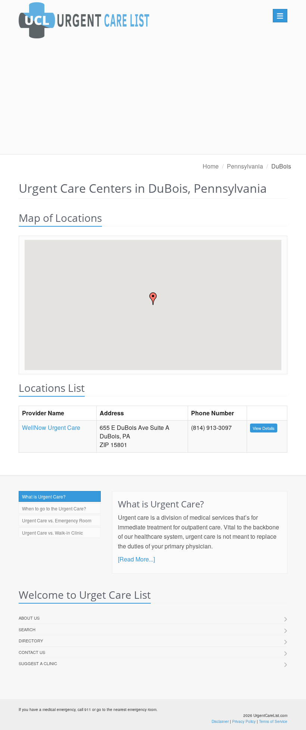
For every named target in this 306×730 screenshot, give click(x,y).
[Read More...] (136, 559)
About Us (29, 618)
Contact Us (32, 652)
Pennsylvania (245, 166)
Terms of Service (273, 721)
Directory (31, 641)
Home (211, 166)
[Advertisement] (153, 98)
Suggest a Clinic (38, 663)
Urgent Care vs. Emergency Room (56, 520)
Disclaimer (220, 721)
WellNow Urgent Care (51, 427)
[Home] (84, 22)
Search (27, 629)
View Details (264, 428)
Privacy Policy (244, 721)
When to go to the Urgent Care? (54, 508)
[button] (153, 298)
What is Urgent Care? (44, 496)
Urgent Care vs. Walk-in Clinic (52, 532)
